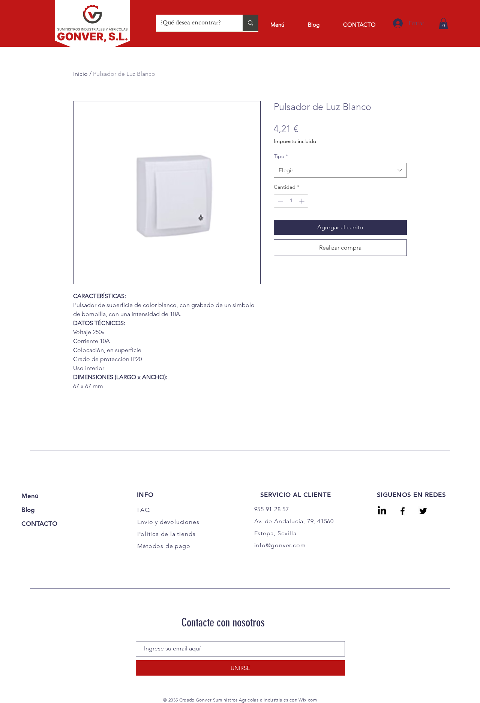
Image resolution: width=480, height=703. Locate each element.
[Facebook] (403, 511)
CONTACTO (39, 523)
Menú (30, 496)
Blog (28, 509)
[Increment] (302, 201)
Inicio (80, 73)
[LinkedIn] (382, 511)
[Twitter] (423, 511)
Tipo (281, 156)
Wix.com (307, 700)
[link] (443, 23)
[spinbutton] (291, 201)
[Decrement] (279, 201)
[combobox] (340, 170)
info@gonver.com (280, 545)
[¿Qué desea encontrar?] (250, 23)
